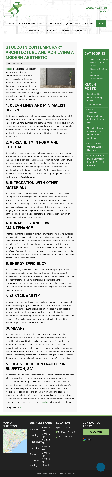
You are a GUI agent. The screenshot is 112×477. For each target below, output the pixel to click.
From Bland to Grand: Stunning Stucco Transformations (94, 99)
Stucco (9, 68)
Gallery (89, 23)
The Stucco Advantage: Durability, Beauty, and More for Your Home (95, 116)
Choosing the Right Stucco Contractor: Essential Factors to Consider (96, 160)
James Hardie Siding (99, 59)
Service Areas (33, 30)
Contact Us (80, 30)
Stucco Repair (53, 23)
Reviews (51, 30)
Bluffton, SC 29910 (66, 432)
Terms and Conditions (67, 473)
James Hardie (73, 23)
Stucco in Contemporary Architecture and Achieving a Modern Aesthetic (40, 52)
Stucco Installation (30, 23)
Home (11, 23)
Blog (101, 23)
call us (45, 402)
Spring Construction (99, 62)
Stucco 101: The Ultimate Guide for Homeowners (95, 146)
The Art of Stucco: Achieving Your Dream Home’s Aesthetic (95, 133)
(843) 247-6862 (99, 8)
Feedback (65, 30)
